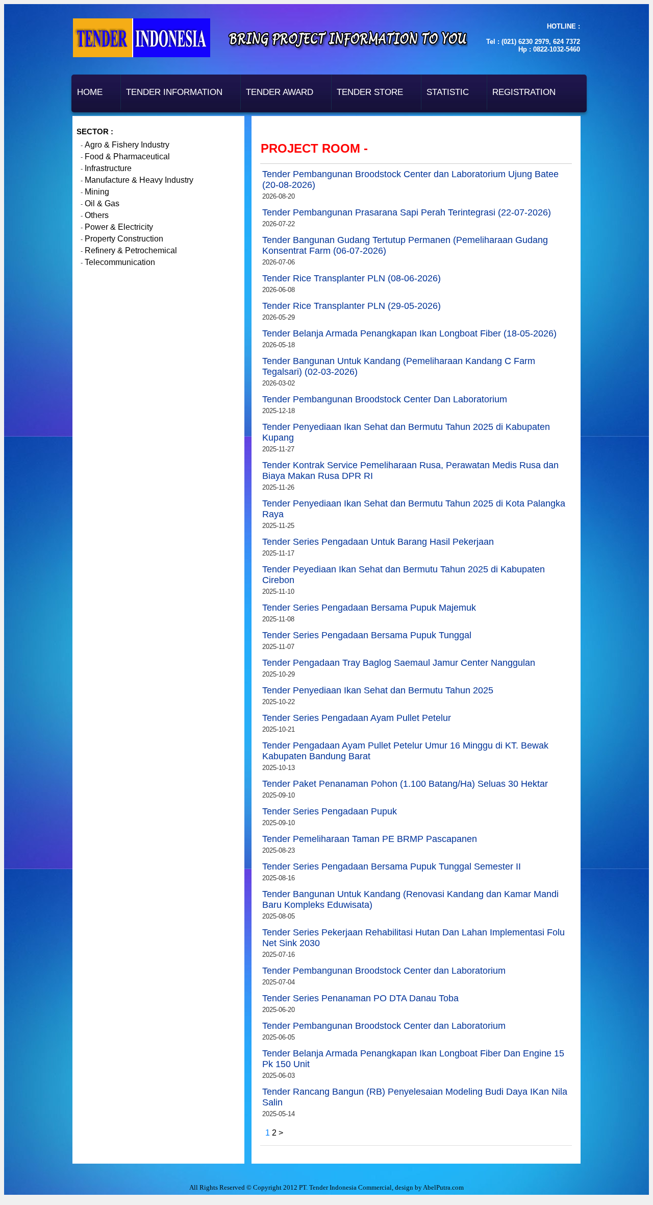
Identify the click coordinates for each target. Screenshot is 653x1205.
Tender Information (174, 92)
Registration (524, 92)
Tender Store (370, 92)
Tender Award (279, 92)
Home (90, 92)
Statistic (447, 92)
